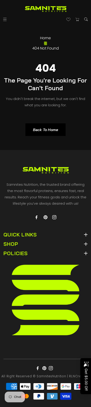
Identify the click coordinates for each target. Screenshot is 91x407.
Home (45, 38)
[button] (5, 19)
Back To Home (45, 129)
